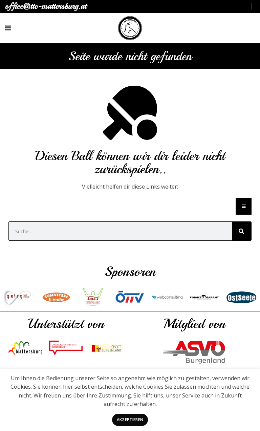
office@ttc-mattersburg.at (46, 6)
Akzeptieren (130, 420)
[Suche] (241, 231)
